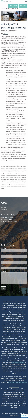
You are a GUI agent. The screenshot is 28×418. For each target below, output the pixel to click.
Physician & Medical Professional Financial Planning (14, 54)
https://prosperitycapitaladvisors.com (17, 382)
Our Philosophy (5, 23)
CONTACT (23, 5)
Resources (4, 62)
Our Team (15, 23)
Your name (9, 248)
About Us (3, 15)
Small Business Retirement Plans (10, 43)
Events (8, 65)
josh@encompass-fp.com (11, 221)
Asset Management (6, 40)
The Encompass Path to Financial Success (13, 27)
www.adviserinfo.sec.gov (18, 362)
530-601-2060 (9, 217)
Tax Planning (5, 47)
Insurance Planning (17, 47)
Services (3, 33)
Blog (2, 65)
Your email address (11, 260)
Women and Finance (20, 37)
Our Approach (5, 12)
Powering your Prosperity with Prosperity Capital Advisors (14, 19)
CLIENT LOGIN (13, 5)
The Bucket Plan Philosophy (9, 30)
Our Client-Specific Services (9, 50)
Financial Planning (6, 37)
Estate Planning (6, 58)
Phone (8, 254)
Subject (8, 265)
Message (8, 271)
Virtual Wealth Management (9, 8)
